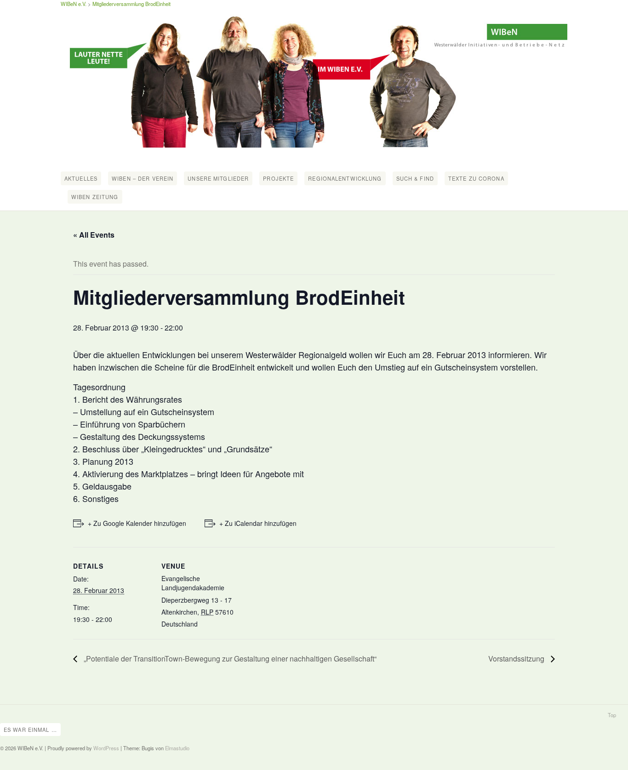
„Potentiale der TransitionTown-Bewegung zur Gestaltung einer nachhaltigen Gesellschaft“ (229, 658)
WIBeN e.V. (73, 3)
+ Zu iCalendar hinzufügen (258, 523)
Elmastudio (177, 748)
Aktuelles (80, 178)
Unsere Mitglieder (218, 178)
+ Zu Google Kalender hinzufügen (137, 523)
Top (612, 715)
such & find (415, 178)
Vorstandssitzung (517, 658)
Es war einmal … (30, 729)
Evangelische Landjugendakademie (192, 583)
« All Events (93, 234)
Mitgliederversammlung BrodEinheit (131, 3)
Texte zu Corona (476, 178)
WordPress (106, 748)
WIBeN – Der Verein (142, 178)
